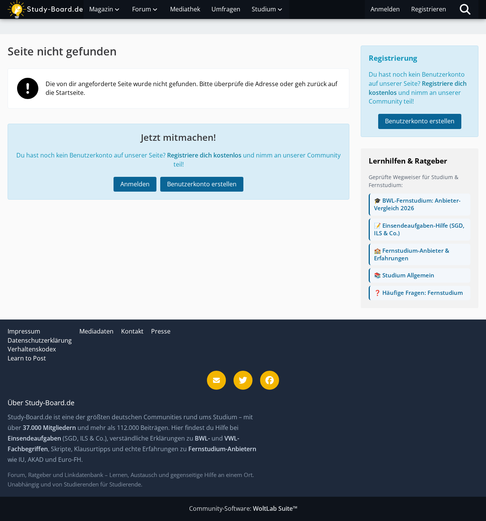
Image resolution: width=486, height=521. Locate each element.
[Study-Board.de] (46, 9)
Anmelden (385, 9)
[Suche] (465, 9)
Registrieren (428, 9)
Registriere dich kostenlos (204, 155)
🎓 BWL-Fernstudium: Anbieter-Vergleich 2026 (417, 204)
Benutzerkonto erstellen (202, 184)
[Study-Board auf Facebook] (269, 380)
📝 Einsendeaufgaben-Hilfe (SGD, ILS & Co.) (419, 229)
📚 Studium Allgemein (404, 275)
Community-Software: (243, 508)
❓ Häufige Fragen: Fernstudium (418, 292)
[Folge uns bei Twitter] (243, 380)
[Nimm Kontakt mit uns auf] (216, 380)
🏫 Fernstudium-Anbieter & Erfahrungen (411, 254)
